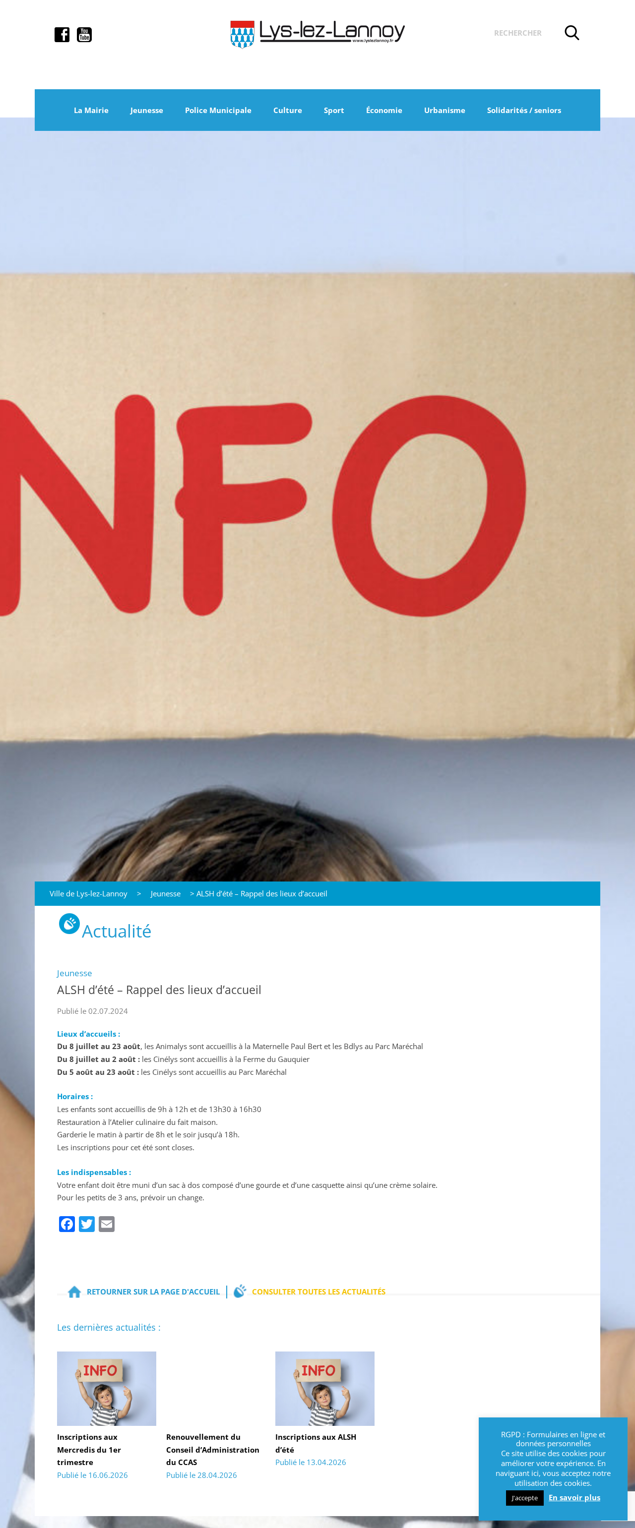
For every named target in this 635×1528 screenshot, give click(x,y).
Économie (384, 110)
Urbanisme (444, 110)
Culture (287, 110)
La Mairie (91, 110)
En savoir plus (574, 1497)
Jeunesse (146, 110)
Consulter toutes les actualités (318, 1291)
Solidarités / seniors (524, 110)
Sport (334, 110)
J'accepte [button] (525, 1497)
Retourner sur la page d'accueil (153, 1291)
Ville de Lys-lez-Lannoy (88, 893)
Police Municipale (218, 110)
